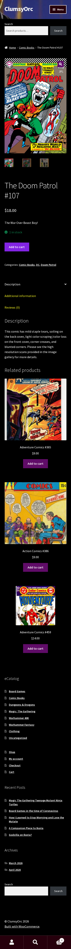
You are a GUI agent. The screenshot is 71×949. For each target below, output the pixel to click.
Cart (11, 772)
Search (9, 24)
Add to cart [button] (35, 463)
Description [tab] (12, 284)
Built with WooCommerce (22, 926)
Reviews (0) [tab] (12, 307)
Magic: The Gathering (22, 711)
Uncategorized (18, 738)
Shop (12, 752)
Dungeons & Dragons (22, 704)
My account (16, 758)
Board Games (17, 691)
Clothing (14, 731)
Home (12, 47)
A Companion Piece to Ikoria (26, 828)
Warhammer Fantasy (21, 724)
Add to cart (17, 247)
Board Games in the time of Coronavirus (33, 811)
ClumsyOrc (19, 9)
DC (37, 265)
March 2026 (15, 863)
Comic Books (26, 47)
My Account (12, 942)
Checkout (15, 765)
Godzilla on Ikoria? (20, 835)
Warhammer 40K (19, 718)
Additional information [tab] (20, 296)
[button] (60, 64)
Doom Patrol (48, 265)
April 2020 (15, 870)
